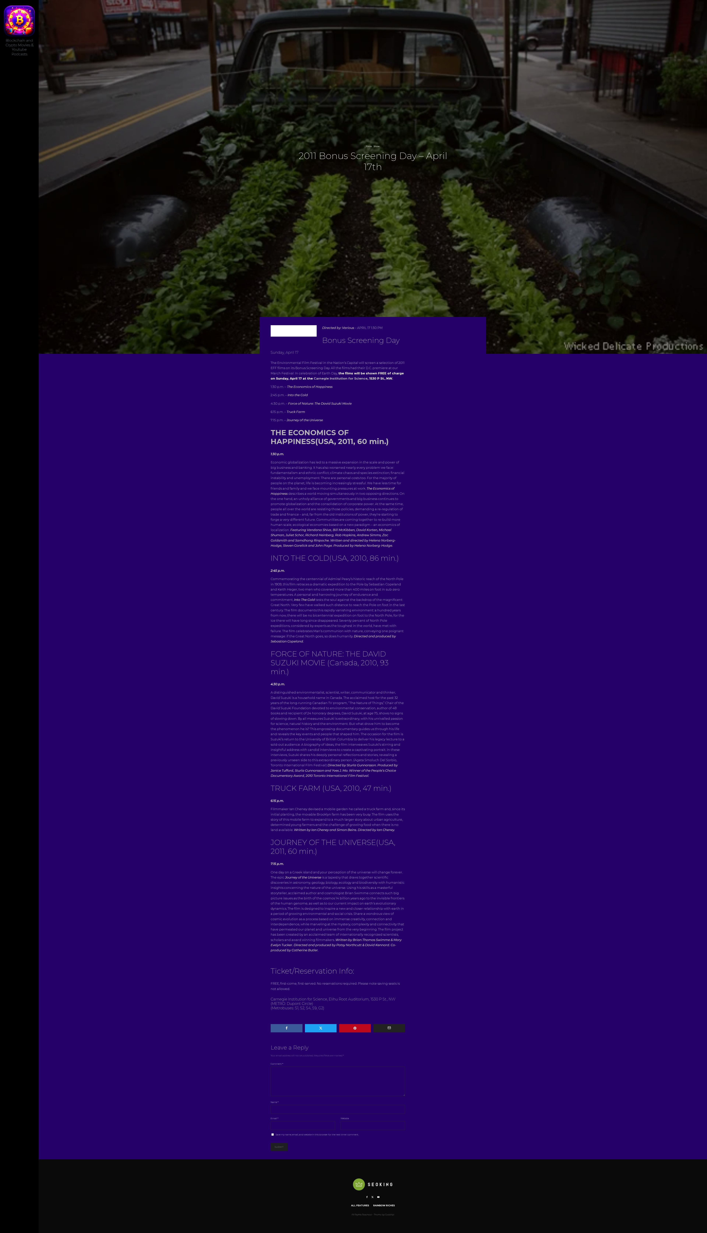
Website (345, 1118)
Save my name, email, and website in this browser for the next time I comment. (317, 1134)
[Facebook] (367, 1197)
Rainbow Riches (384, 1205)
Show (377, 146)
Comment (277, 1063)
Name (275, 1102)
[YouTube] (378, 1197)
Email (274, 1118)
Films (369, 146)
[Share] (287, 1028)
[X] (372, 1197)
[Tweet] (321, 1028)
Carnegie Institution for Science (340, 378)
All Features (360, 1205)
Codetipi (389, 1214)
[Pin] (355, 1028)
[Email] (389, 1028)
